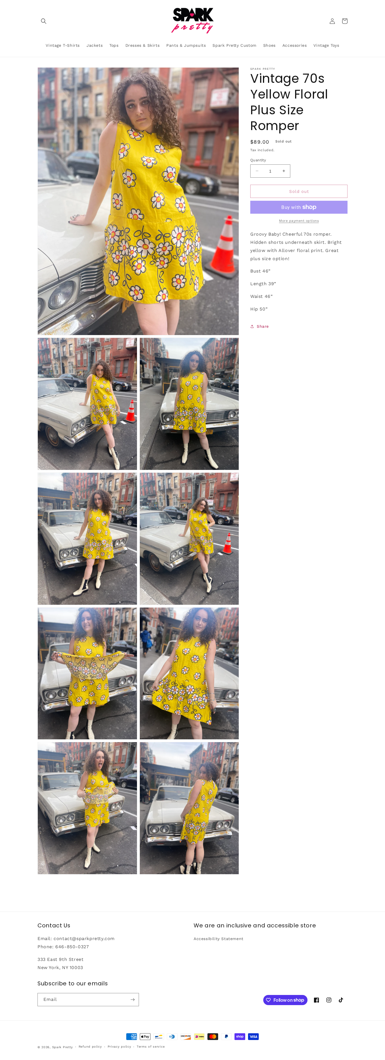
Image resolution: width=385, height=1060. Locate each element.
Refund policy (90, 1046)
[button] (43, 21)
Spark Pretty (62, 1047)
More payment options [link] (299, 221)
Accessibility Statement (219, 938)
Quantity (258, 160)
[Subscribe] (132, 999)
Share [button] (263, 326)
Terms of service (151, 1046)
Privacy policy (119, 1046)
